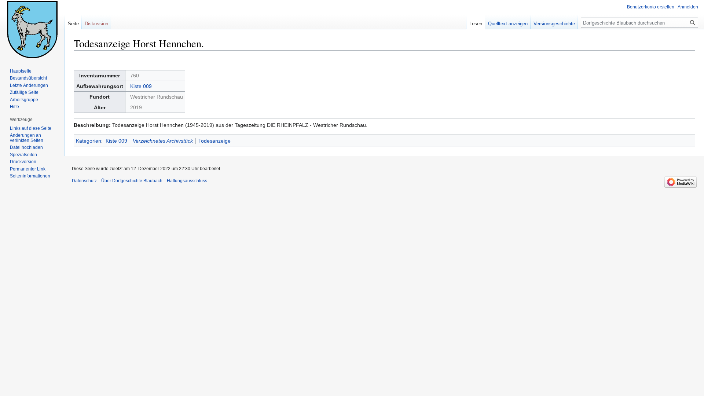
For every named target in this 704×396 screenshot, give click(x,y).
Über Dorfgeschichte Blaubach (131, 180)
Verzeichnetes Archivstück (163, 141)
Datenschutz (84, 180)
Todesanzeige (214, 141)
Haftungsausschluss (187, 180)
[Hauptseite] (32, 29)
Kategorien (88, 141)
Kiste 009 (141, 86)
